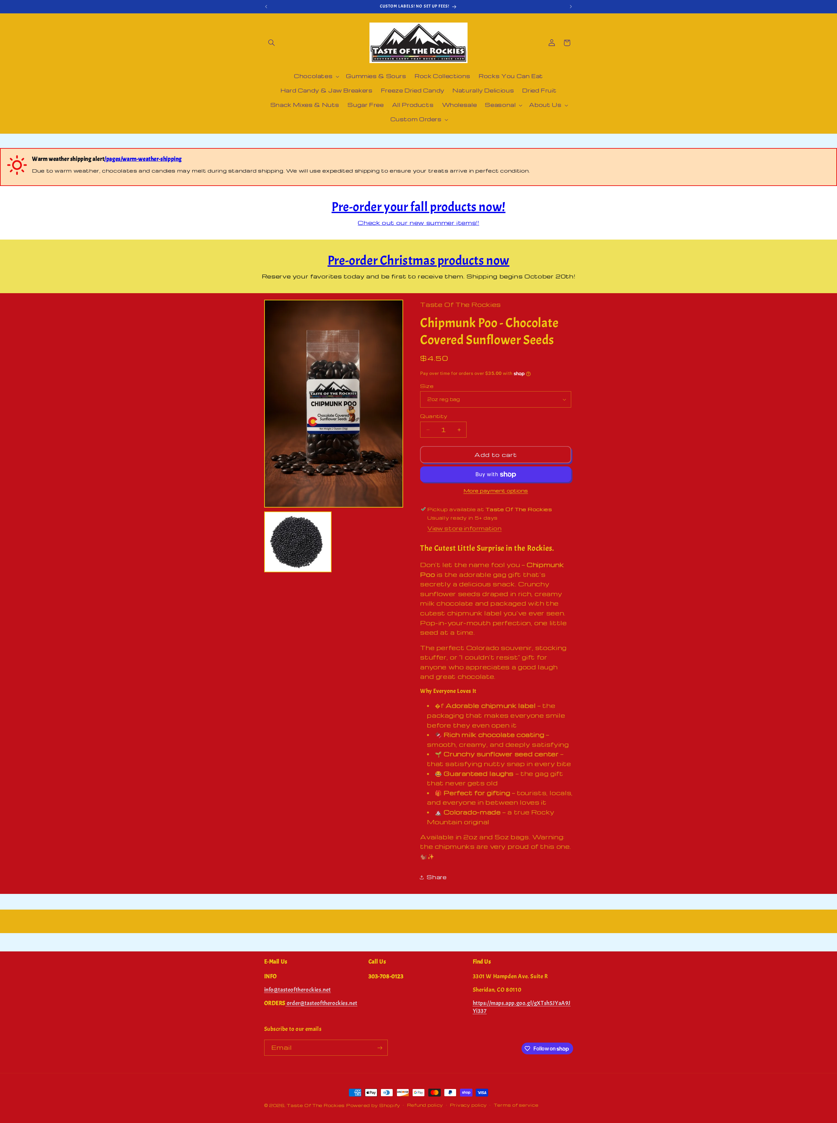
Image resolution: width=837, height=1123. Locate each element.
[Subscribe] (379, 1048)
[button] (271, 42)
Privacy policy (468, 1105)
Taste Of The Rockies (316, 1105)
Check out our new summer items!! (418, 222)
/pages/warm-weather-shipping (143, 159)
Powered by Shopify (373, 1105)
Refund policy (425, 1105)
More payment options (496, 491)
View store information (464, 528)
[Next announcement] (571, 6)
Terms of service (516, 1105)
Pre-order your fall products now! (418, 207)
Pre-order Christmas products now (418, 260)
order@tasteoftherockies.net (321, 1003)
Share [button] (436, 877)
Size (427, 386)
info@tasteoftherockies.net (297, 990)
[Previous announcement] (266, 6)
